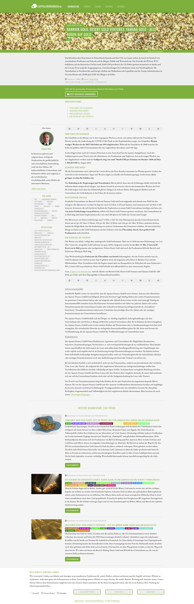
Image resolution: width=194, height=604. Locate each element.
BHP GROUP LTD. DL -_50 (42, 247)
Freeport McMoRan (40, 216)
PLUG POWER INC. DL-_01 (42, 256)
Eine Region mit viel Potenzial (81, 116)
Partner (109, 6)
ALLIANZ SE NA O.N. (40, 254)
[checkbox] (31, 593)
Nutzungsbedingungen (80, 394)
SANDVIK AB (38, 263)
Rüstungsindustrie (40, 211)
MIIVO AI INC (38, 249)
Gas (35, 199)
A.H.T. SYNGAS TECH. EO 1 (42, 231)
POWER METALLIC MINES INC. (43, 245)
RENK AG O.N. (38, 233)
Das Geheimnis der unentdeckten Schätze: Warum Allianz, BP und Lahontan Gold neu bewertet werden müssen (112, 479)
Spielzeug (46, 206)
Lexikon (98, 6)
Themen (87, 6)
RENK (49, 204)
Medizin (54, 218)
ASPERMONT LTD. (39, 268)
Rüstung (50, 201)
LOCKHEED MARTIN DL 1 (41, 266)
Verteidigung (38, 204)
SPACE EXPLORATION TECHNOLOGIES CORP (47, 270)
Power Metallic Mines (41, 213)
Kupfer (54, 211)
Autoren (121, 6)
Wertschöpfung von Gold (79, 113)
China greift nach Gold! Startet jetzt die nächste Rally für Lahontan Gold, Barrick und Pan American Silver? (112, 420)
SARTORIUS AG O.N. (40, 252)
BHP (52, 216)
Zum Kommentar (72, 465)
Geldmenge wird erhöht (79, 110)
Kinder (57, 206)
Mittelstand (38, 220)
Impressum (79, 600)
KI (35, 218)
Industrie (43, 218)
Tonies (36, 206)
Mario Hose (93, 79)
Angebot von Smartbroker (80, 271)
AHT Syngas (38, 201)
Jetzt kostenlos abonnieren (82, 94)
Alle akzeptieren (87, 592)
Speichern (119, 592)
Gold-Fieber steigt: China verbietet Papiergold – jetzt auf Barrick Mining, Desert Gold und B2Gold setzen (110, 525)
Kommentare (73, 6)
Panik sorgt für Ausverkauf (81, 108)
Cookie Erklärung (112, 600)
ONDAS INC (37, 238)
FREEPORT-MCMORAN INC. (42, 242)
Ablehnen (150, 592)
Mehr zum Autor (39, 188)
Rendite (49, 220)
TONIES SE (50, 233)
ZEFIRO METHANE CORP (41, 259)
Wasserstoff (38, 209)
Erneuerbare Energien (48, 199)
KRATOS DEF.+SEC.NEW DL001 (43, 240)
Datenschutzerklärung (94, 600)
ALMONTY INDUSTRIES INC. (42, 261)
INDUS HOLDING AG (52, 249)
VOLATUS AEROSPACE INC (42, 235)
